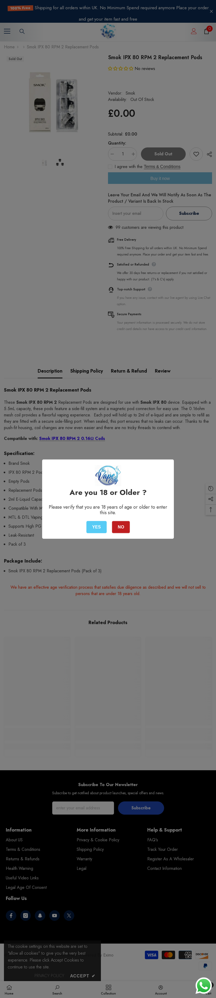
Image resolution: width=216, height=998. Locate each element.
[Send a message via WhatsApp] (203, 985)
